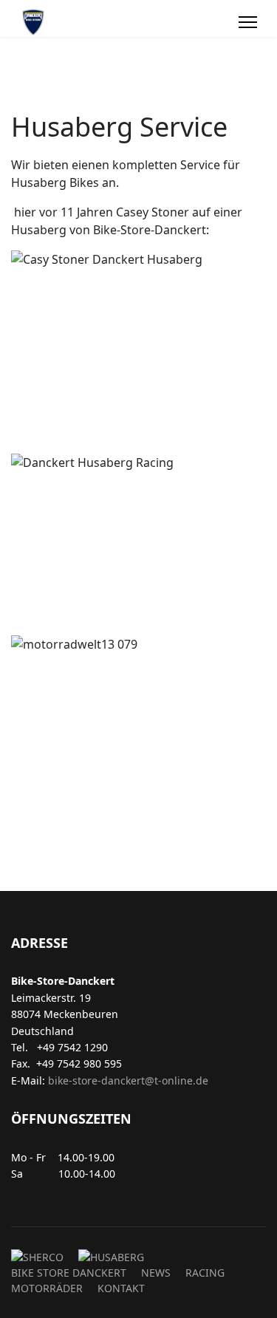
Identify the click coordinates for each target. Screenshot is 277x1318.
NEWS (156, 1273)
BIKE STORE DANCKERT (68, 1273)
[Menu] (248, 22)
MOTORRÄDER (47, 1288)
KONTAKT (121, 1288)
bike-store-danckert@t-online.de (128, 1080)
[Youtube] (219, 22)
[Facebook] (203, 22)
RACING (205, 1273)
